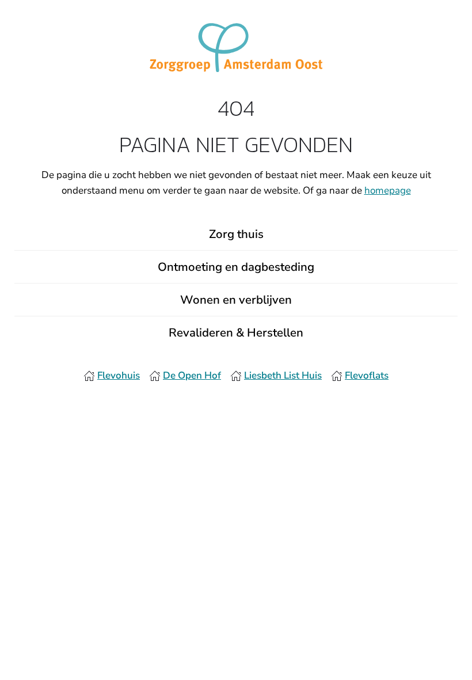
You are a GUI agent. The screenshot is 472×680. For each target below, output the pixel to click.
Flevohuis (118, 375)
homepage (387, 190)
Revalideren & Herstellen (236, 332)
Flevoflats (367, 375)
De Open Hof (192, 375)
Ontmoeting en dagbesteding (236, 267)
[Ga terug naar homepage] (236, 47)
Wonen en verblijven (236, 300)
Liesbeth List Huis (283, 375)
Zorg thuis (236, 234)
